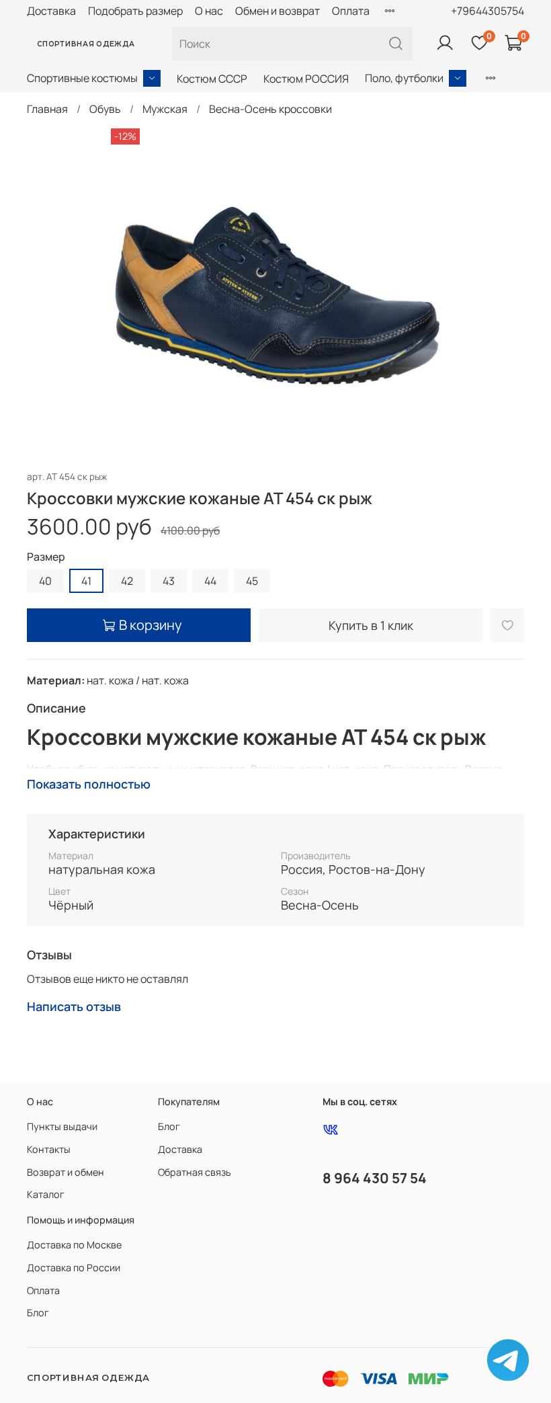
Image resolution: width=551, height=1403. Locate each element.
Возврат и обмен (65, 1172)
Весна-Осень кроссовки (270, 109)
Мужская (164, 109)
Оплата (351, 10)
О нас (209, 10)
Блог (169, 1126)
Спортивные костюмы (82, 78)
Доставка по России (73, 1267)
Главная (47, 109)
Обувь (105, 109)
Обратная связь (194, 1172)
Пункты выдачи (62, 1126)
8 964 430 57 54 (375, 1177)
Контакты (49, 1149)
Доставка (51, 10)
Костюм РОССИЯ (306, 78)
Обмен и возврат (277, 10)
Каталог (46, 1194)
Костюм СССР (212, 78)
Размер (46, 557)
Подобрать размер (135, 10)
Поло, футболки (404, 78)
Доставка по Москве (74, 1244)
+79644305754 (487, 10)
